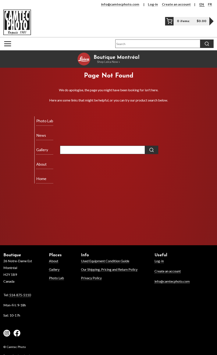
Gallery (54, 269)
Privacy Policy (91, 278)
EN (201, 4)
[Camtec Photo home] (17, 22)
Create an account (176, 4)
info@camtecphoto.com (120, 4)
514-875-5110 (20, 295)
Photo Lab (56, 278)
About (53, 261)
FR (210, 4)
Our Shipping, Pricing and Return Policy (109, 269)
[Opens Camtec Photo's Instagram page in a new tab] (6, 334)
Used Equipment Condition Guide (105, 261)
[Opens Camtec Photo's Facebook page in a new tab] (17, 334)
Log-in (153, 4)
